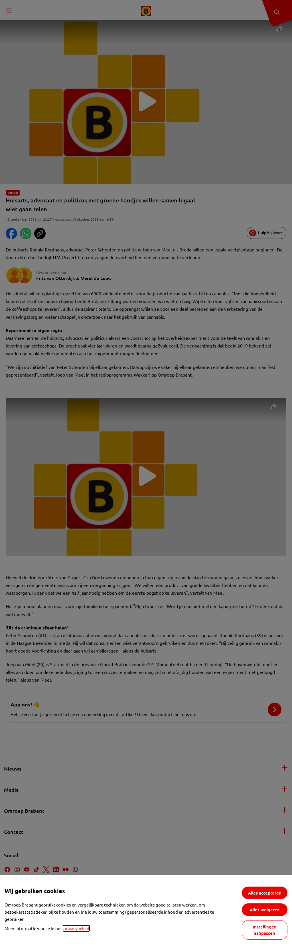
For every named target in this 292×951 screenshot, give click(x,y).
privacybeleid (76, 928)
